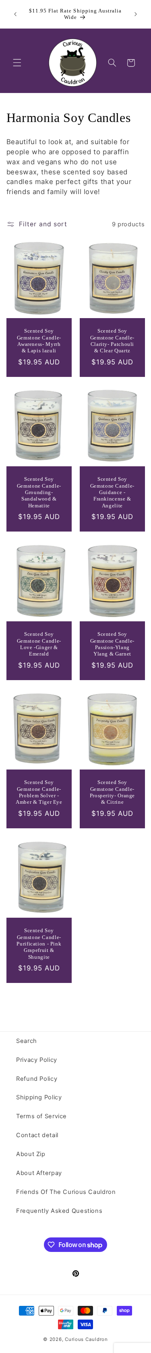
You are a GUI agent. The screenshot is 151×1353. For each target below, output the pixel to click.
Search (26, 1041)
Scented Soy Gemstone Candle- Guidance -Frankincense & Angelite (112, 493)
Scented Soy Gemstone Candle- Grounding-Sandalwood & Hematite (39, 493)
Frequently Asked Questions (59, 1210)
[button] (17, 63)
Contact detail (37, 1135)
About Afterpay (39, 1173)
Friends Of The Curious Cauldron (66, 1192)
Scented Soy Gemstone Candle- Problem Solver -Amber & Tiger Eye (39, 792)
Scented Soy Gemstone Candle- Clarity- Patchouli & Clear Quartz (112, 341)
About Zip (31, 1154)
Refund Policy (36, 1078)
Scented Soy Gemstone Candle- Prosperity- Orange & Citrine (111, 792)
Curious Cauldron (86, 1339)
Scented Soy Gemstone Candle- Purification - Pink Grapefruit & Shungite (39, 944)
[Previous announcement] (15, 14)
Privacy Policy (36, 1059)
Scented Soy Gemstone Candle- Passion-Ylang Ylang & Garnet (112, 644)
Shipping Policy (39, 1097)
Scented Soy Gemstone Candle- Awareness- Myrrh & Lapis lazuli (39, 341)
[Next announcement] (136, 14)
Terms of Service (41, 1116)
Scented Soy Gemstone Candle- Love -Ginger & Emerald (39, 644)
